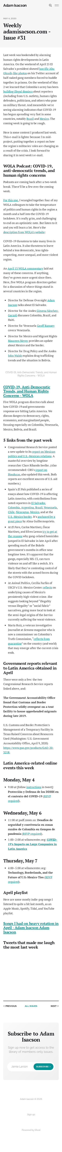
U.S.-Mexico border (20, 517)
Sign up (31, 1114)
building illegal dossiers (18, 91)
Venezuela (50, 507)
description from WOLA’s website (24, 232)
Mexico (44, 119)
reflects (47, 587)
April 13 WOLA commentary (25, 268)
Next (54, 1006)
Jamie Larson (30, 1066)
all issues (31, 1006)
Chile (11, 512)
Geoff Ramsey (46, 326)
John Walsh (15, 356)
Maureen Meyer (18, 341)
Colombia (14, 507)
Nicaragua (22, 512)
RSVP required (32, 834)
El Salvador (38, 503)
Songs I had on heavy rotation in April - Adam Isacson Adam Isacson (31, 927)
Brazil (30, 119)
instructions (33, 787)
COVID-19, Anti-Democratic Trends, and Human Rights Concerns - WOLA (26, 391)
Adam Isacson (15, 5)
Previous (11, 1006)
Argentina (27, 507)
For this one (10, 200)
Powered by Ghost (31, 1130)
